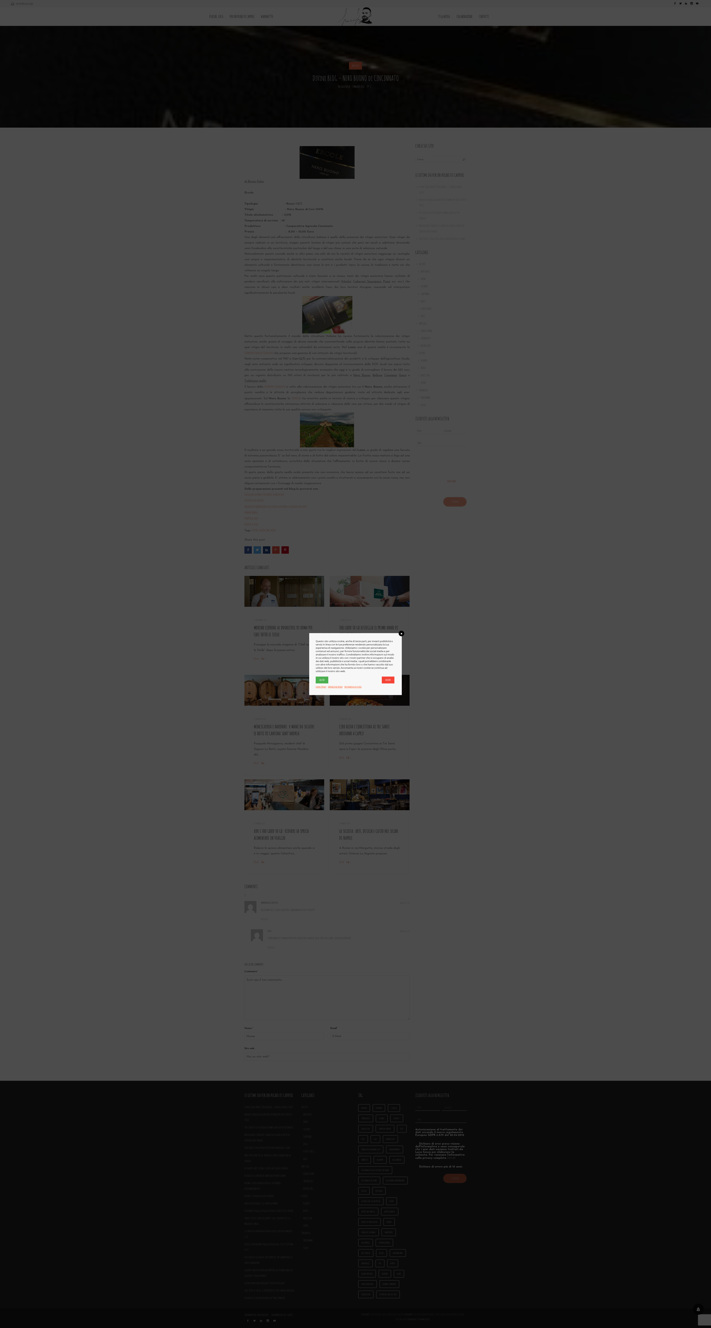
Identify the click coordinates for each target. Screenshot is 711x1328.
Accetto (322, 679)
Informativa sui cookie (353, 686)
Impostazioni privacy (335, 686)
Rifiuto (388, 679)
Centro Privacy (321, 686)
